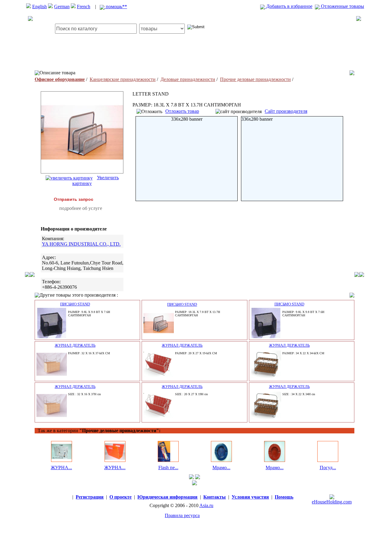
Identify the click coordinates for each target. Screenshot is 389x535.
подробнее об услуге (80, 208)
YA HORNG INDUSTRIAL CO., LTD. (81, 244)
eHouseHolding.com (332, 501)
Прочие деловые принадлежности (255, 79)
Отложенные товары (342, 6)
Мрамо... (221, 467)
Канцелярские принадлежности (123, 79)
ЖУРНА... (61, 467)
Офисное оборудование (60, 79)
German (62, 6)
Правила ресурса (182, 515)
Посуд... (328, 467)
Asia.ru (206, 505)
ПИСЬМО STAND (75, 304)
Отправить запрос (73, 199)
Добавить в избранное (288, 6)
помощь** (116, 6)
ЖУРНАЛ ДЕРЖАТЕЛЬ (75, 345)
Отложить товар (182, 111)
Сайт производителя (286, 111)
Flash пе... (168, 467)
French (83, 6)
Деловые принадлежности (187, 79)
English (39, 6)
